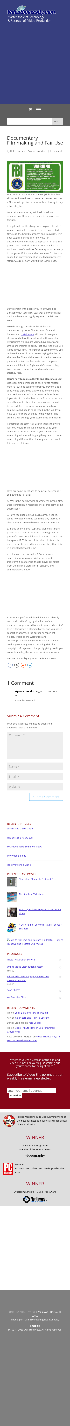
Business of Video (37, 151)
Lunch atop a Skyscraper (20, 828)
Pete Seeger (34, 1022)
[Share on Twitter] (16, 665)
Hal (12, 151)
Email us (35, 1325)
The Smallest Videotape (31, 894)
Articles (22, 151)
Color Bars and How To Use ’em (32, 1012)
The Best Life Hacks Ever (20, 837)
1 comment (56, 151)
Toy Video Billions (16, 855)
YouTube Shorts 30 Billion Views (24, 846)
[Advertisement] (35, 63)
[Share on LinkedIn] (29, 665)
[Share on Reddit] (23, 665)
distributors (27, 334)
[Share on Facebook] (10, 665)
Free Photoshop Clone (19, 864)
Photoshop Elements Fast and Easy (37, 879)
